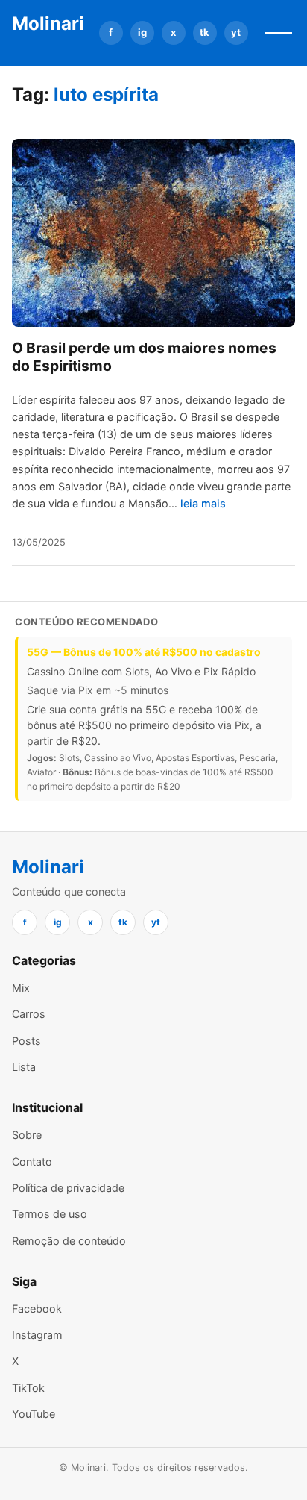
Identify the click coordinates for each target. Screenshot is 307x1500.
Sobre (27, 1134)
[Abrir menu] (278, 32)
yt (236, 32)
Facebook (37, 1308)
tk (204, 32)
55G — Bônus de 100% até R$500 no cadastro (144, 652)
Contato (32, 1161)
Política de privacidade (68, 1187)
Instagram (37, 1334)
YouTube (33, 1413)
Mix (21, 987)
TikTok (28, 1387)
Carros (28, 1013)
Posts (26, 1040)
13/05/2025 (39, 542)
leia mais (203, 503)
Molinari (48, 23)
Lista (24, 1066)
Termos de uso (49, 1213)
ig (142, 32)
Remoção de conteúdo (69, 1240)
